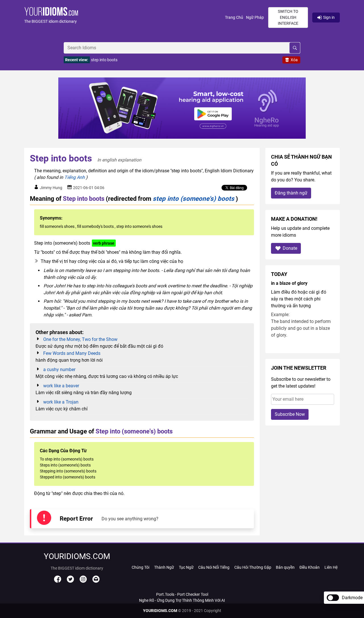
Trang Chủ (234, 17)
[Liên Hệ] (96, 581)
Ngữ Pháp (255, 17)
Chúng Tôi (140, 567)
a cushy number (59, 369)
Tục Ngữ (186, 567)
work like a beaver (61, 385)
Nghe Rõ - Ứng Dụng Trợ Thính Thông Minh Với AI (182, 600)
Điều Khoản (309, 567)
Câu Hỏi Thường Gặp (252, 567)
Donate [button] (290, 248)
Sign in (329, 17)
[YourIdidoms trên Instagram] (83, 581)
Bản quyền (285, 567)
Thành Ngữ (164, 567)
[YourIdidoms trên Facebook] (57, 581)
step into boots (104, 60)
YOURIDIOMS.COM (160, 610)
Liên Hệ (331, 567)
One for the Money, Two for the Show (80, 339)
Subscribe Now (290, 414)
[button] (124, 17)
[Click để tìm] (294, 47)
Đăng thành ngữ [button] (291, 193)
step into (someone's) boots (193, 198)
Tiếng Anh (74, 177)
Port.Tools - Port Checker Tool (182, 594)
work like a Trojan (60, 402)
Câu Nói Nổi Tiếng (213, 567)
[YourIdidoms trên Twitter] (70, 581)
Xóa (294, 60)
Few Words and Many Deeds (71, 353)
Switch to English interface (288, 17)
